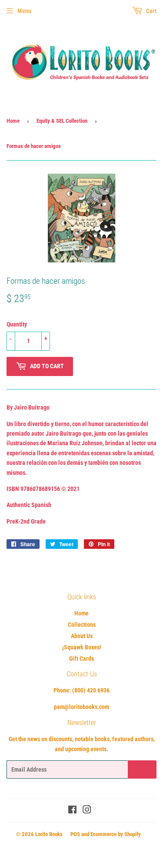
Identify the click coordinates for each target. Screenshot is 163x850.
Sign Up (142, 769)
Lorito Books (49, 834)
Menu (24, 10)
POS (75, 834)
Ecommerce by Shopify (115, 834)
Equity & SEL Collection (62, 121)
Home (13, 121)
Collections (82, 624)
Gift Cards (81, 658)
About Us (82, 635)
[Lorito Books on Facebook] (72, 810)
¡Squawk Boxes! (81, 647)
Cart (150, 10)
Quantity (17, 324)
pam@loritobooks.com (81, 706)
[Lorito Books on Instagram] (87, 810)
